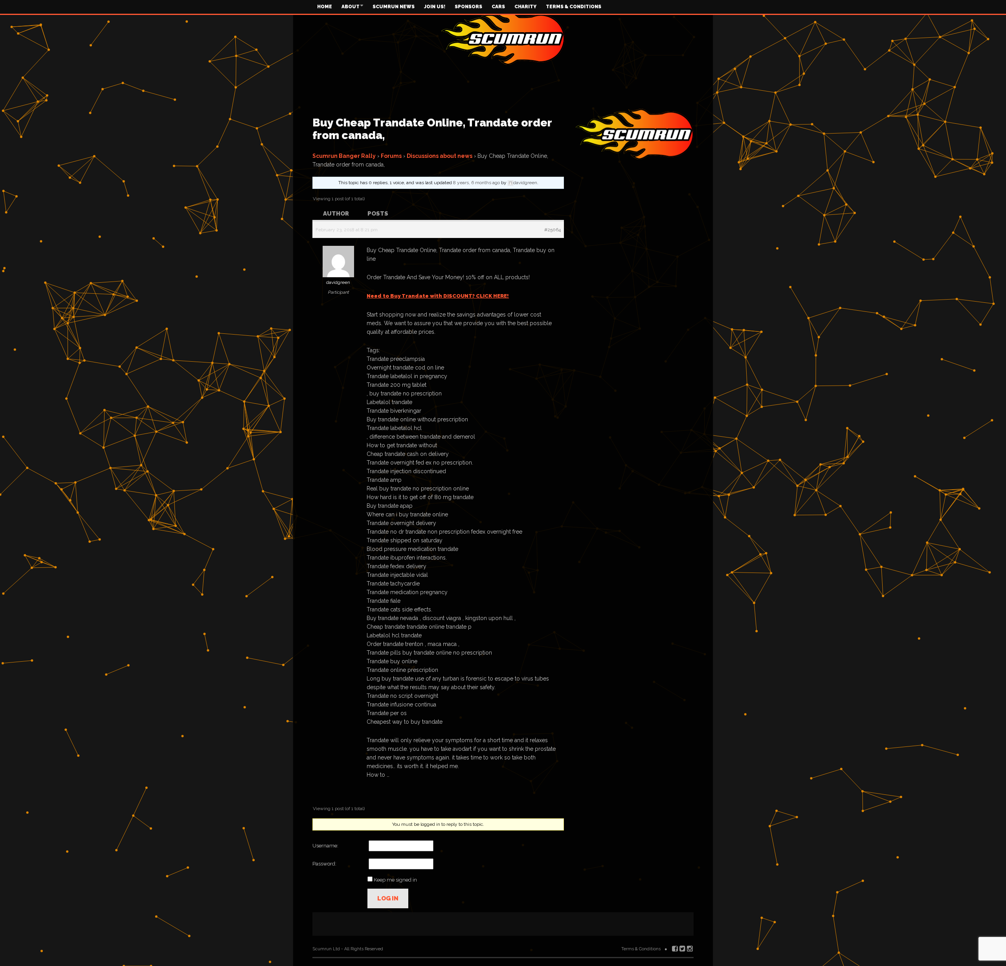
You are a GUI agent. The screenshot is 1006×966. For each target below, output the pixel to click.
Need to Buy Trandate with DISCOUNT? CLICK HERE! (438, 296)
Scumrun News (394, 6)
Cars (498, 6)
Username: (325, 846)
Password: (324, 864)
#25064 (552, 229)
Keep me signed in (395, 880)
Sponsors (468, 6)
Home (324, 6)
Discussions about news (439, 156)
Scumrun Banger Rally (344, 156)
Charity (525, 6)
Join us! (434, 6)
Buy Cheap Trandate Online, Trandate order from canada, (432, 129)
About (350, 6)
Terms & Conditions (573, 6)
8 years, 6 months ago (476, 182)
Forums (391, 156)
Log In (387, 898)
